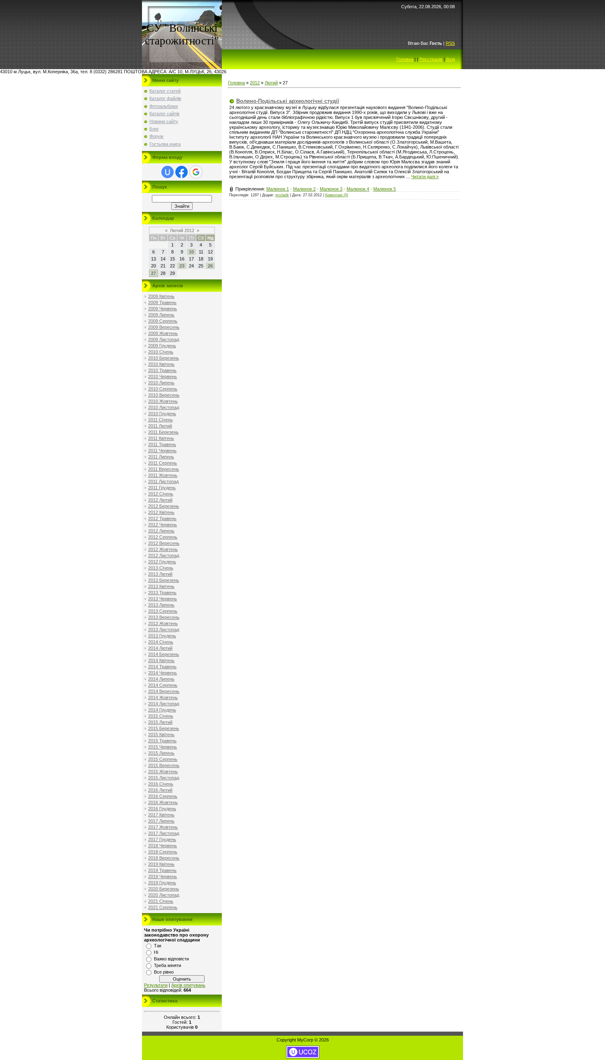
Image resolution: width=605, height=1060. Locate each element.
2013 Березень (163, 580)
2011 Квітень (161, 438)
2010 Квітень (161, 364)
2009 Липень (161, 314)
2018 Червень (162, 845)
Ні (156, 952)
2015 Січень (160, 716)
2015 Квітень (161, 734)
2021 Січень (160, 901)
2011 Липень (161, 456)
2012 (255, 82)
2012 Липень (161, 530)
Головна (404, 59)
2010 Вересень (163, 395)
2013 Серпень (162, 611)
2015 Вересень (163, 765)
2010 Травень (162, 370)
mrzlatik (282, 195)
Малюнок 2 (304, 188)
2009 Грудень (162, 345)
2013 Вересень (163, 617)
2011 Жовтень (162, 475)
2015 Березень (163, 728)
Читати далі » (425, 176)
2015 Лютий (160, 722)
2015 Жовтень (163, 771)
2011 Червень (162, 450)
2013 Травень (162, 592)
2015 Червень (162, 746)
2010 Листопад (163, 407)
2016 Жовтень (163, 802)
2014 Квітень (161, 660)
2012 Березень (163, 506)
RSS (450, 43)
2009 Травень (162, 302)
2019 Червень (162, 876)
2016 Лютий (160, 790)
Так (157, 945)
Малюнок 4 (358, 188)
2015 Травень (162, 740)
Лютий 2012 (182, 230)
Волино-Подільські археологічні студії (287, 101)
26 (210, 265)
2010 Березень (163, 358)
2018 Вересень (163, 857)
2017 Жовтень (163, 827)
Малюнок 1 (277, 188)
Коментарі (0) (336, 195)
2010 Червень (162, 376)
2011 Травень (162, 444)
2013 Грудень (162, 635)
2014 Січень (160, 641)
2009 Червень (162, 308)
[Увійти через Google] (195, 172)
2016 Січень (160, 783)
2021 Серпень (162, 907)
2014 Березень (163, 654)
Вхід (450, 59)
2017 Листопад (163, 833)
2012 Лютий (160, 499)
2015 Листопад (163, 777)
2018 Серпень (162, 851)
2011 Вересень (163, 469)
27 (153, 273)
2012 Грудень (162, 561)
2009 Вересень (163, 327)
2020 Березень (163, 888)
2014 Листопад (163, 703)
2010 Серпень (162, 388)
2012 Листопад (163, 555)
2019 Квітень (161, 864)
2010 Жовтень (163, 401)
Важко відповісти (171, 958)
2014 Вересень (163, 691)
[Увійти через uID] (167, 172)
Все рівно (164, 971)
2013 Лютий (160, 574)
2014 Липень (161, 678)
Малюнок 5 (384, 188)
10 (191, 251)
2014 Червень (162, 672)
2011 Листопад (163, 481)
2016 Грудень (162, 808)
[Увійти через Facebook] (181, 172)
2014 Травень (162, 666)
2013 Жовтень (163, 623)
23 (181, 265)
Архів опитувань (188, 985)
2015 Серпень (162, 759)
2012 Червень (162, 524)
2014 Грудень (162, 709)
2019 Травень (162, 870)
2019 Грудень (162, 882)
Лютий (271, 82)
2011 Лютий (160, 425)
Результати (156, 985)
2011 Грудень (162, 487)
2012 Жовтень (163, 549)
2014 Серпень (162, 685)
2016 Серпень (162, 796)
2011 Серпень (162, 462)
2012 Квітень (161, 512)
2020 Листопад (163, 895)
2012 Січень (160, 493)
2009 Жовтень (163, 333)
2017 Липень (161, 820)
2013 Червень (162, 598)
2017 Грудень (162, 839)
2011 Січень (160, 419)
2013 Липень (161, 604)
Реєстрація (430, 59)
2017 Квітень (161, 814)
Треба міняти (167, 965)
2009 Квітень (161, 296)
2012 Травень (162, 518)
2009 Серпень (162, 320)
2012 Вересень (163, 543)
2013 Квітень (161, 586)
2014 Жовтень (163, 697)
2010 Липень (161, 382)
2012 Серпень (162, 537)
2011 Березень (163, 432)
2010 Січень (160, 351)
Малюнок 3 (331, 188)
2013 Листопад (163, 629)
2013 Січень (160, 567)
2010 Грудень (162, 413)
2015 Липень (161, 753)
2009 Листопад (163, 339)
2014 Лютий (160, 648)
